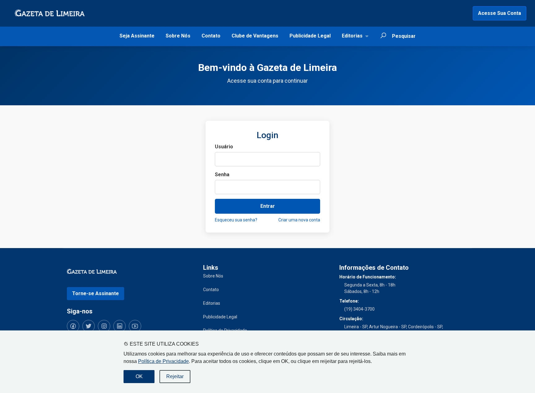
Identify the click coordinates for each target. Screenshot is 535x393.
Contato (211, 36)
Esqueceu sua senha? (236, 219)
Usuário (224, 147)
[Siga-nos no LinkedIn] (119, 326)
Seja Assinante (137, 36)
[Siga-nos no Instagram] (104, 326)
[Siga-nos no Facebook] (73, 326)
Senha (222, 174)
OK (139, 376)
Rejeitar (175, 376)
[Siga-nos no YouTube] (135, 326)
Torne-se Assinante (95, 293)
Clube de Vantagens (255, 36)
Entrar (267, 206)
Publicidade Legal (310, 36)
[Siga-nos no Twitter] (88, 326)
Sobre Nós (178, 36)
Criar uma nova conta (299, 219)
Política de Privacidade (163, 361)
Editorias (352, 36)
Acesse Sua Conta (499, 13)
